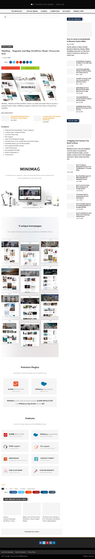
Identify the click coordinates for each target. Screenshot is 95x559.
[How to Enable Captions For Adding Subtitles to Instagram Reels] (71, 206)
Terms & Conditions (20, 552)
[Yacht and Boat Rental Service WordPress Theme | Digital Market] (5, 119)
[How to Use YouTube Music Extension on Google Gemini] (71, 187)
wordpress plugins (31, 488)
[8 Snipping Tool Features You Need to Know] (79, 131)
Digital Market (7, 46)
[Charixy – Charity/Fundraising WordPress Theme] (12, 509)
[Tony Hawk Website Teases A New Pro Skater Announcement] (71, 99)
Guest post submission (7, 552)
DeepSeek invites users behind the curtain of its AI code (84, 108)
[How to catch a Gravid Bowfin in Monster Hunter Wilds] (79, 29)
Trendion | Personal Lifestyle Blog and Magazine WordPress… (52, 118)
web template (22, 488)
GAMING (44, 11)
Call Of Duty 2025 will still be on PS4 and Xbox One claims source (83, 71)
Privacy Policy (31, 552)
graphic (10, 488)
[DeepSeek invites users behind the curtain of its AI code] (71, 108)
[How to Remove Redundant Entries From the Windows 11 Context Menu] (71, 167)
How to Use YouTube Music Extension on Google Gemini (82, 187)
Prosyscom (91, 556)
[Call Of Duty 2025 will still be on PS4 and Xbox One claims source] (71, 71)
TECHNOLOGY (16, 11)
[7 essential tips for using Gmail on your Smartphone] (71, 197)
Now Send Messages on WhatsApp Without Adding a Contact (83, 177)
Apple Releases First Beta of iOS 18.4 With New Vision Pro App (82, 89)
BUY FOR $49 (30, 68)
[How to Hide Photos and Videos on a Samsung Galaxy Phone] (71, 215)
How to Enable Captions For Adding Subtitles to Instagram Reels (83, 205)
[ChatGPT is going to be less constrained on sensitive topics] (71, 81)
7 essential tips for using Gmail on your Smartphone (82, 196)
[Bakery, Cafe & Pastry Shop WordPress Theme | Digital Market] (32, 509)
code (6, 488)
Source (3, 485)
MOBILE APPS (78, 11)
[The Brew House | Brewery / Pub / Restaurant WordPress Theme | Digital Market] (51, 509)
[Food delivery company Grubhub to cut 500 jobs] (71, 63)
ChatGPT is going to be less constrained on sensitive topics (83, 80)
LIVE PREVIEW (11, 68)
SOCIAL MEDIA (32, 11)
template (16, 488)
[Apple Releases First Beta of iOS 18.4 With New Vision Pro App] (71, 90)
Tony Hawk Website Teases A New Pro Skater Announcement (84, 98)
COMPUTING (55, 11)
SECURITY (67, 11)
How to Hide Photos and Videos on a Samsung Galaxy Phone (83, 214)
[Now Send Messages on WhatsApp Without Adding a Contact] (71, 178)
